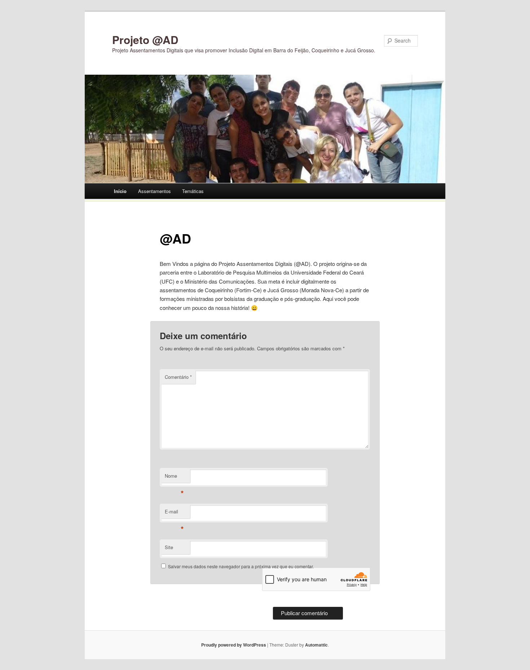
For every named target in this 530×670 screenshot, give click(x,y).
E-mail (174, 513)
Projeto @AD (145, 39)
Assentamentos (154, 191)
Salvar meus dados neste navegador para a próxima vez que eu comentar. (241, 566)
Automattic (316, 644)
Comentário (178, 376)
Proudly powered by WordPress (233, 644)
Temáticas (193, 191)
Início (120, 191)
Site (169, 547)
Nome (174, 477)
